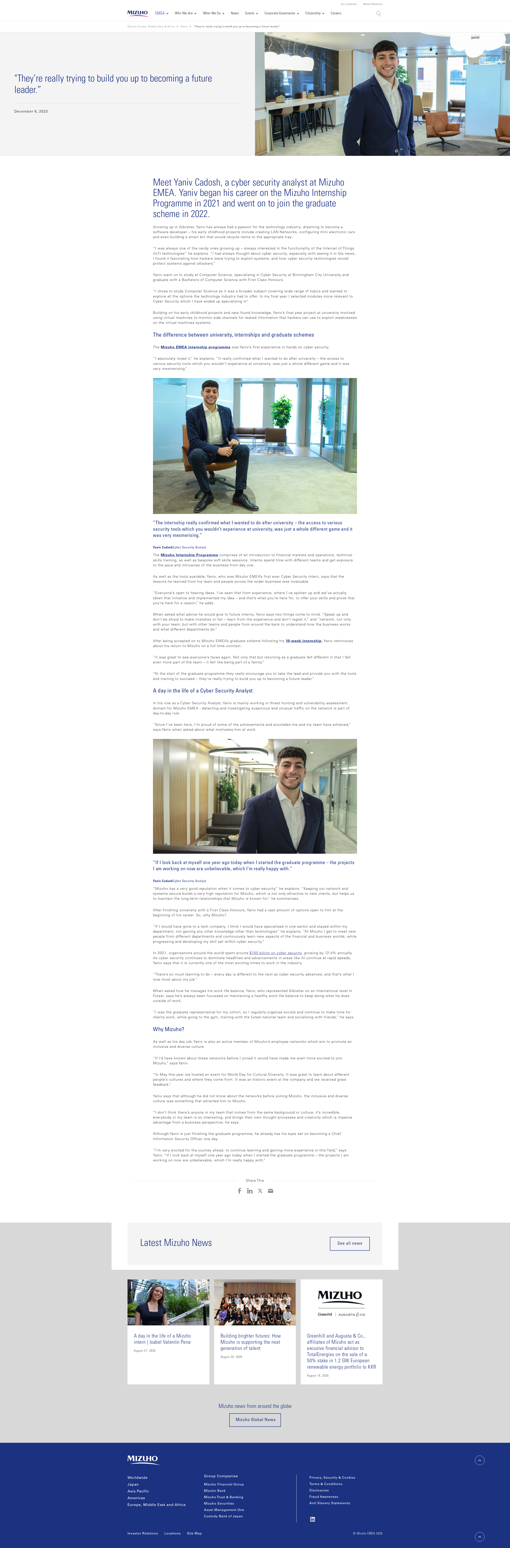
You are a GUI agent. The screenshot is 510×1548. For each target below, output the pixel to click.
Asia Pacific (138, 1491)
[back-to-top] (479, 1537)
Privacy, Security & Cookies (332, 1477)
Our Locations (349, 4)
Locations (172, 1533)
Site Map (194, 1533)
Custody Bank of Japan (223, 1516)
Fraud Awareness (323, 1497)
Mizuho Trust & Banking (223, 1497)
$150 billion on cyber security (276, 953)
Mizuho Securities (219, 1503)
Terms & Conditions (325, 1484)
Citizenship (313, 13)
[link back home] (144, 1460)
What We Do (212, 13)
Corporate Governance (280, 13)
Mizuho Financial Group (224, 1484)
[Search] (378, 13)
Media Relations (372, 4)
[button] (162, 13)
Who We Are (184, 13)
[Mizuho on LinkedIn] (312, 1519)
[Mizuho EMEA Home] (138, 14)
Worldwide (138, 1478)
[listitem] (184, 27)
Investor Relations (143, 1533)
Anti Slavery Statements (329, 1503)
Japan (133, 1485)
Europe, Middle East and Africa (157, 1505)
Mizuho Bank (215, 1491)
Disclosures (319, 1490)
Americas (136, 1498)
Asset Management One (224, 1510)
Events (249, 13)
